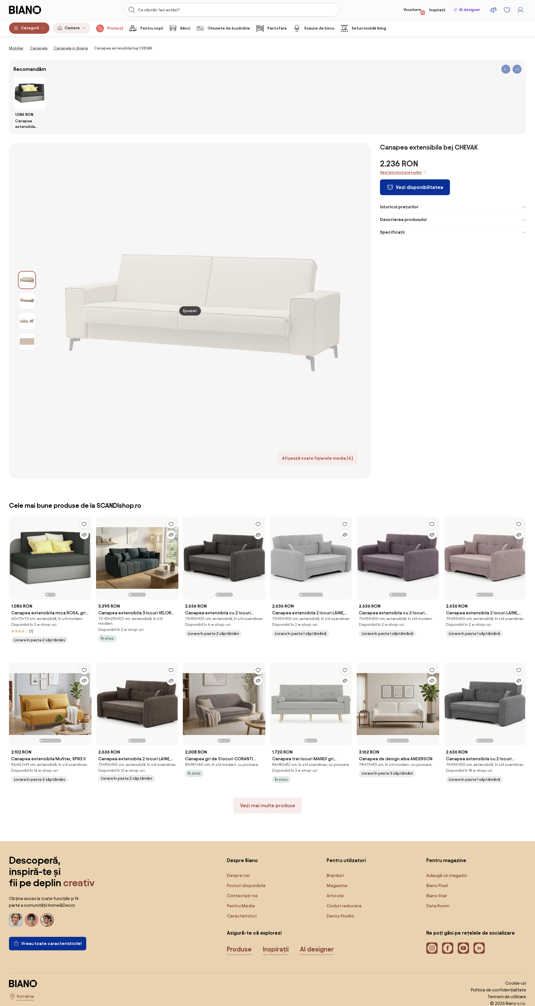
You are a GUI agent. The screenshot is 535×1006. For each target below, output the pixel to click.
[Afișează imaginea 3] (27, 321)
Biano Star (436, 895)
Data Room (437, 905)
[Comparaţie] (84, 534)
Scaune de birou (319, 28)
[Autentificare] (520, 9)
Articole (335, 895)
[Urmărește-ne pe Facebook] (447, 948)
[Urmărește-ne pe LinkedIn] (479, 948)
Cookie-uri (515, 983)
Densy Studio (340, 915)
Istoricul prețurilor (399, 206)
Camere (72, 28)
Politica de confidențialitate (498, 989)
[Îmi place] (84, 524)
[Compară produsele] (493, 9)
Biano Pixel (437, 885)
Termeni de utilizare (507, 996)
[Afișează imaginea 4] (27, 342)
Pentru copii (151, 28)
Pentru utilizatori (346, 860)
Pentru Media (241, 905)
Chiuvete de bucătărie (229, 28)
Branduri (335, 875)
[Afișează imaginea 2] (27, 301)
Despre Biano (242, 860)
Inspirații (437, 10)
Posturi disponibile (246, 885)
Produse (239, 949)
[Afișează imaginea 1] (27, 280)
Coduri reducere (344, 905)
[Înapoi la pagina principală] (36, 10)
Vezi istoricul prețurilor (401, 172)
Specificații (392, 232)
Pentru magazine (446, 860)
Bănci (185, 28)
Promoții (115, 28)
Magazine (337, 885)
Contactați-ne (242, 895)
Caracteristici (242, 915)
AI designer (469, 10)
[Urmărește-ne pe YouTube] (463, 948)
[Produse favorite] (507, 9)
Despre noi (238, 875)
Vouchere (414, 11)
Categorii (30, 28)
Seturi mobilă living (369, 28)
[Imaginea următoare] (87, 556)
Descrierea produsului (403, 219)
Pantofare (277, 28)
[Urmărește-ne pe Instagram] (432, 948)
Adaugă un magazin (446, 875)
